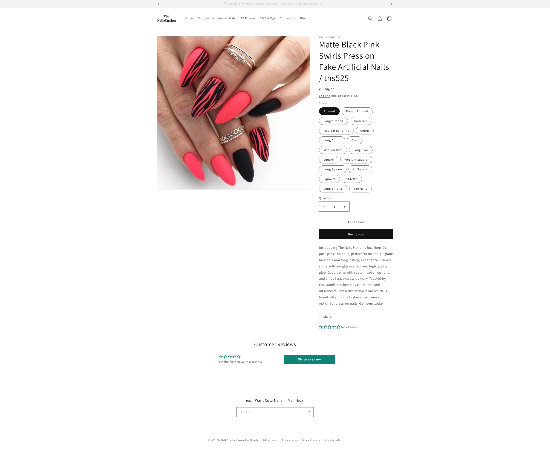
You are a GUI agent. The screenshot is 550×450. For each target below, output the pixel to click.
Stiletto (352, 179)
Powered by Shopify (247, 440)
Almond (329, 111)
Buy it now (356, 234)
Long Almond (333, 121)
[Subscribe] (308, 412)
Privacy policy (290, 440)
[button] (206, 18)
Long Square (333, 169)
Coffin (364, 131)
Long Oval (360, 150)
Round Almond (357, 111)
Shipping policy (333, 440)
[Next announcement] (391, 4)
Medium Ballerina (336, 131)
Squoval (329, 179)
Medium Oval (333, 150)
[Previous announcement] (158, 4)
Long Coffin (332, 140)
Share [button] (327, 317)
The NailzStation (226, 440)
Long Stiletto (333, 189)
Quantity (324, 198)
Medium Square (356, 160)
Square (329, 160)
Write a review (309, 359)
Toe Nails (360, 189)
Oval (354, 140)
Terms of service (311, 440)
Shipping (324, 95)
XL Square (360, 169)
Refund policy (270, 440)
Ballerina (361, 121)
